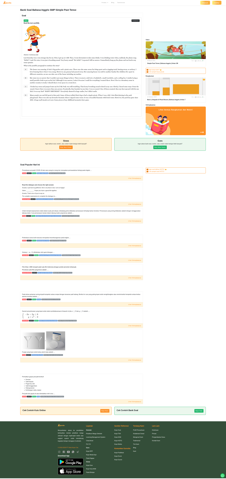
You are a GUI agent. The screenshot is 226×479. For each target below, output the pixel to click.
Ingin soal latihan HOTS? (156, 169)
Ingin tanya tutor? (153, 69)
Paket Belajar (90, 472)
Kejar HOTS (118, 440)
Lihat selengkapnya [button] (134, 178)
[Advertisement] (81, 107)
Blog (112, 2)
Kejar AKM (117, 437)
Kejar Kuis (104, 410)
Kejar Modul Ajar (91, 454)
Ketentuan (155, 430)
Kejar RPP (89, 451)
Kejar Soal (199, 410)
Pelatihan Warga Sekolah (94, 433)
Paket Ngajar (90, 458)
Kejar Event (118, 456)
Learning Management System (95, 437)
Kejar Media (118, 444)
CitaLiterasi (89, 440)
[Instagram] (59, 451)
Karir (134, 451)
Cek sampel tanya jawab (155, 72)
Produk (104, 2)
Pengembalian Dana (158, 437)
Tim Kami (136, 444)
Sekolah (89, 430)
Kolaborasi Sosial (138, 433)
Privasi (154, 433)
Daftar (216, 3)
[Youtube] (68, 451)
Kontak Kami (156, 440)
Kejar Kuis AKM (91, 469)
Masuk (205, 3)
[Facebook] (63, 451)
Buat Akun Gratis (65, 147)
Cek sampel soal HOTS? (155, 171)
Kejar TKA (117, 433)
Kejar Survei (118, 459)
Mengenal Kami (138, 437)
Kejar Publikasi (119, 452)
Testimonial (121, 2)
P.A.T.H (88, 444)
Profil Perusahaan (138, 430)
